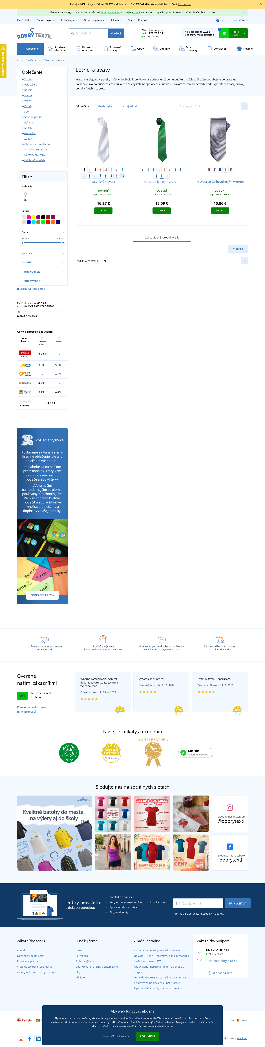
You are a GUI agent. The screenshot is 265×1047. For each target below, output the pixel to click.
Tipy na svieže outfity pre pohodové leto (158, 988)
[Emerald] (161, 176)
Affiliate (80, 977)
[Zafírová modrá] (100, 176)
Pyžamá (29, 122)
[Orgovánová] (116, 176)
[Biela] (89, 169)
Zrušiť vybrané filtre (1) (33, 288)
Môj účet (243, 20)
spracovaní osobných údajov (206, 913)
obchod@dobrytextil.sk (221, 961)
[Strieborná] (225, 169)
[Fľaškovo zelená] (156, 176)
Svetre (28, 95)
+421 (153, 33)
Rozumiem (147, 1036)
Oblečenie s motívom (37, 144)
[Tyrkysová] (122, 169)
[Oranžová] (100, 169)
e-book (136, 12)
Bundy (28, 106)
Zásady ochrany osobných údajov (37, 972)
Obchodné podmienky (30, 956)
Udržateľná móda (34, 160)
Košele (45, 60)
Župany (28, 138)
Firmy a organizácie (94, 20)
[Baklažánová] (111, 176)
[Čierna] (84, 169)
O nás (79, 950)
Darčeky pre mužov (35, 149)
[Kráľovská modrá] (180, 169)
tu (129, 1036)
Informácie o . (198, 913)
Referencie (116, 20)
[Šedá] (148, 169)
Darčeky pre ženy (34, 155)
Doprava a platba (46, 20)
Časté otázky (24, 20)
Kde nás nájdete (222, 972)
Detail (103, 210)
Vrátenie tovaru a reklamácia (34, 966)
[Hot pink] (89, 176)
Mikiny (28, 128)
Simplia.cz (242, 1038)
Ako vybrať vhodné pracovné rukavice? (157, 950)
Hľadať (116, 33)
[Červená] (153, 169)
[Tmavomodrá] (95, 169)
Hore (239, 249)
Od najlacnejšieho (105, 106)
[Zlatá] (167, 176)
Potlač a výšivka (69, 20)
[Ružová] (111, 169)
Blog (130, 20)
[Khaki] (84, 176)
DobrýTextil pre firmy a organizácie (97, 966)
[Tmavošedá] (105, 176)
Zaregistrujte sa (110, 12)
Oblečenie (31, 60)
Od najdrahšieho (130, 106)
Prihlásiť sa (237, 903)
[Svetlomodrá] (94, 176)
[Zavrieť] (261, 4)
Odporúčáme (82, 106)
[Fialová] (116, 169)
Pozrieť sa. (184, 4)
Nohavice (30, 133)
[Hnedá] (169, 169)
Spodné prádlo (33, 117)
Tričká (28, 79)
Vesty (27, 100)
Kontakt (142, 20)
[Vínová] (106, 169)
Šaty (26, 111)
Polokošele (30, 84)
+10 (122, 175)
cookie (102, 1022)
